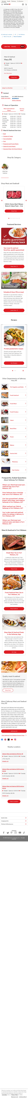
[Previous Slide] (2, 200)
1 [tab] (8, 218)
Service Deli (16, 453)
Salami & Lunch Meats (9, 146)
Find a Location (15, 801)
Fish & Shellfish (7, 139)
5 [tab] (14, 218)
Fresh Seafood (16, 395)
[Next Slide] (26, 200)
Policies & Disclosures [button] (7, 824)
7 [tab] (17, 218)
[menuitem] (7, 46)
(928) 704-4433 (5, 98)
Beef (4, 134)
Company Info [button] (5, 821)
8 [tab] (19, 218)
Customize (4, 1094)
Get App (18, 652)
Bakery (16, 445)
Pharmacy (13, 1)
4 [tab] (13, 218)
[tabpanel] (14, 200)
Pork (4, 141)
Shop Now (14, 77)
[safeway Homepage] (7, 4)
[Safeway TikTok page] (24, 833)
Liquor (16, 420)
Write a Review (16, 100)
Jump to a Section (7, 88)
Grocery (4, 1)
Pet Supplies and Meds (17, 387)
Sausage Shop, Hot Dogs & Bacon (12, 149)
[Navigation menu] (2, 4)
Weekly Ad (5, 761)
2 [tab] (10, 218)
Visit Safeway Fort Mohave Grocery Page (14, 735)
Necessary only (14, 1096)
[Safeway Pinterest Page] (11, 833)
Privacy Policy (14, 1094)
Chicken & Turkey (8, 136)
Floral (16, 436)
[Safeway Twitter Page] (8, 833)
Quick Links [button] (4, 818)
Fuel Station (18, 470)
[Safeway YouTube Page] (20, 833)
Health (8, 1)
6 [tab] (16, 218)
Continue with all (23, 1096)
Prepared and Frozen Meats (11, 144)
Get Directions (8, 73)
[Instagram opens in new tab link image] (16, 833)
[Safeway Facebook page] (4, 833)
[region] (14, 1093)
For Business (20, 1)
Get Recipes (17, 363)
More (22, 46)
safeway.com (19, 731)
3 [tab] (11, 218)
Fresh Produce (16, 412)
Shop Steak (17, 569)
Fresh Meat (16, 403)
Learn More (17, 310)
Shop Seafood (17, 609)
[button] (22, 4)
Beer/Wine (16, 428)
